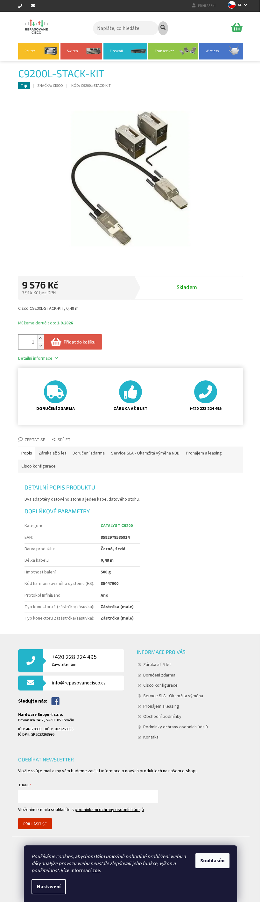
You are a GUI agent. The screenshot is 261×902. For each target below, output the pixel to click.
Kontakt (150, 737)
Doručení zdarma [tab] (89, 453)
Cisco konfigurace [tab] (38, 466)
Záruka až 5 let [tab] (52, 453)
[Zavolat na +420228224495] (24, 6)
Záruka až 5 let (157, 665)
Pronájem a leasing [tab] (204, 453)
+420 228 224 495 (74, 660)
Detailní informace (35, 358)
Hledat (163, 28)
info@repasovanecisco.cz (79, 682)
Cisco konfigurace (160, 685)
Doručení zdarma (159, 675)
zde (96, 870)
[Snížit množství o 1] (41, 345)
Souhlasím (212, 860)
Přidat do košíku (79, 341)
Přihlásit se (35, 823)
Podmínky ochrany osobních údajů (175, 727)
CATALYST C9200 (117, 526)
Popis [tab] (26, 453)
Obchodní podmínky (162, 716)
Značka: (50, 85)
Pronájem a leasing (161, 706)
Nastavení (48, 886)
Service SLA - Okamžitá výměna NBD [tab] (145, 453)
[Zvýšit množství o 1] (41, 338)
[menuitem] (38, 51)
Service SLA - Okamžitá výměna (173, 696)
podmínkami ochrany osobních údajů (109, 810)
